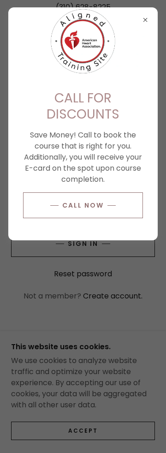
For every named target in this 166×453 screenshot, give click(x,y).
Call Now (83, 205)
